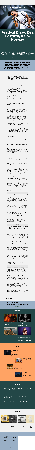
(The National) (11, 52)
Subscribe (17, 306)
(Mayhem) (14, 57)
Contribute (6, 440)
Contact (5, 439)
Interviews (6, 324)
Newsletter (6, 436)
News (13, 436)
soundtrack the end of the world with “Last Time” (24, 390)
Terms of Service (7, 447)
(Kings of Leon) (21, 53)
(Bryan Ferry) (4, 53)
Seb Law (6, 49)
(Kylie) (27, 53)
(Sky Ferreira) (23, 55)
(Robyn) (11, 55)
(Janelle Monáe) (13, 53)
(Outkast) (9, 57)
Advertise (5, 437)
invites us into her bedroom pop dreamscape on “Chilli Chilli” (24, 403)
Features (14, 437)
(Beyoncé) (3, 57)
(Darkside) (31, 55)
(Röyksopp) (17, 55)
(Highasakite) (19, 52)
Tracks (13, 439)
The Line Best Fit (17, 7)
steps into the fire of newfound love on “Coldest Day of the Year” (10, 390)
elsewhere (11, 145)
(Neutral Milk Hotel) (11, 54)
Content (13, 434)
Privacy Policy (14, 447)
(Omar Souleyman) (22, 54)
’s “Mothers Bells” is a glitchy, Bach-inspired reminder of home (10, 396)
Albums (13, 440)
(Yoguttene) (21, 57)
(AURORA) (27, 57)
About (5, 434)
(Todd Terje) (4, 52)
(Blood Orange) (27, 52)
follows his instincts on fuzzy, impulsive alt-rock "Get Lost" (24, 396)
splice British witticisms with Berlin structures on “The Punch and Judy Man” (10, 403)
